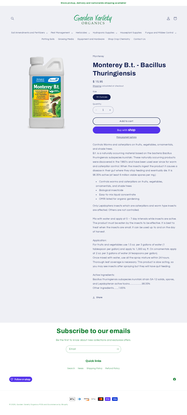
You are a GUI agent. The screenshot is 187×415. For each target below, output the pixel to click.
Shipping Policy (94, 368)
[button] (12, 18)
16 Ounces (101, 97)
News (81, 368)
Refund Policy (112, 368)
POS (41, 404)
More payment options (126, 137)
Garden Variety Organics (28, 404)
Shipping (97, 86)
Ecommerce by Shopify (57, 404)
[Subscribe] (117, 349)
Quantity (97, 104)
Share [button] (99, 297)
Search (71, 368)
